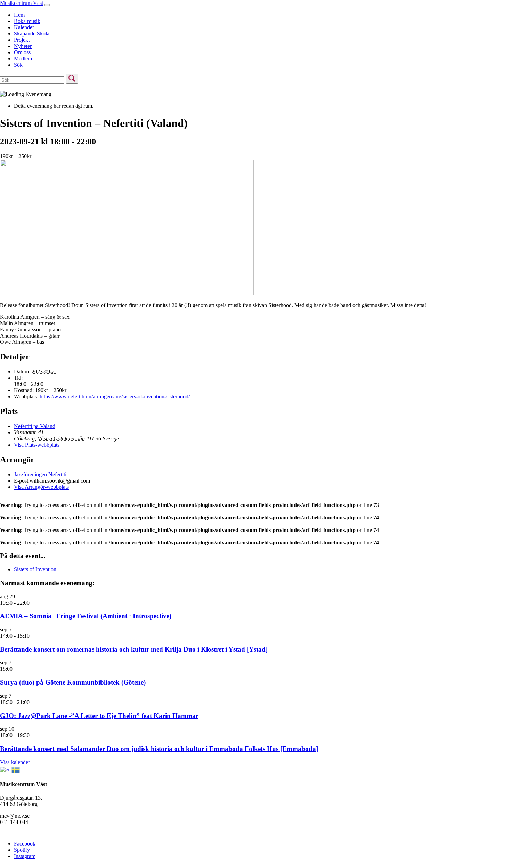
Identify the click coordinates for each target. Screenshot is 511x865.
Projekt (22, 40)
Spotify (22, 850)
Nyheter (23, 46)
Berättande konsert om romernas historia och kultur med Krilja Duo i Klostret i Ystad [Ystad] (134, 649)
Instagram (24, 856)
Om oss (22, 52)
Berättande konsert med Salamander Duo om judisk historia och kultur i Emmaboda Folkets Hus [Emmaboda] (159, 748)
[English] (5, 769)
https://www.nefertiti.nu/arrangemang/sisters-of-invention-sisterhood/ (115, 396)
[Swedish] (16, 769)
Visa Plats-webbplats (36, 445)
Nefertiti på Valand (34, 426)
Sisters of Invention (35, 569)
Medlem (23, 59)
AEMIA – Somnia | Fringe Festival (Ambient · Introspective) (85, 616)
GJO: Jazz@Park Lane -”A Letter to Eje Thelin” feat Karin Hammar (99, 715)
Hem (19, 15)
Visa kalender (15, 762)
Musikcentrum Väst (21, 3)
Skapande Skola (31, 34)
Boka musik (27, 21)
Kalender (24, 27)
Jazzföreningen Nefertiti (40, 474)
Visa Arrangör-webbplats (41, 487)
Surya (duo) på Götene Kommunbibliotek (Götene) (73, 682)
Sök (18, 65)
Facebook (24, 844)
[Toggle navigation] (47, 5)
